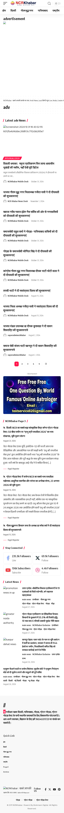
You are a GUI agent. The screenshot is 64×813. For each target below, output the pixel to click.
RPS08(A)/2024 (12, 158)
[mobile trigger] (6, 3)
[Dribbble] (47, 570)
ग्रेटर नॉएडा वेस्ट (38, 603)
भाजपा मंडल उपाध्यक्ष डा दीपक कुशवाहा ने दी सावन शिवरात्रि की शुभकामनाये (27, 328)
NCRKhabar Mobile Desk (18, 181)
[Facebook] (17, 558)
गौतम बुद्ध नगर (45, 599)
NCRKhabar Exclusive (41, 625)
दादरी (5, 680)
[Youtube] (17, 570)
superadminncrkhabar (17, 335)
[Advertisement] (32, 59)
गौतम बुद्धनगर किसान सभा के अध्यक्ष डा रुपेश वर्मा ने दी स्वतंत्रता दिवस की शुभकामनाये (31, 527)
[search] (49, 3)
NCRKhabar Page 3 (15, 421)
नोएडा (48, 603)
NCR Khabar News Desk (18, 201)
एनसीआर (35, 599)
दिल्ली (11, 680)
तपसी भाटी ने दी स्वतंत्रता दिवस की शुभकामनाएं (26, 290)
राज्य (24, 658)
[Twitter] (47, 558)
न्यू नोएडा (31, 680)
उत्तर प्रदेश (56, 654)
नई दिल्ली (17, 680)
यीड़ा (52, 603)
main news (26, 599)
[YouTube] (54, 789)
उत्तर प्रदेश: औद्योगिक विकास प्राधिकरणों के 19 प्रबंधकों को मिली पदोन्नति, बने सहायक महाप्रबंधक (41, 591)
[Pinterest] (59, 789)
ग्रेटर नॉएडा (26, 603)
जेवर (58, 676)
